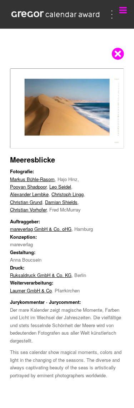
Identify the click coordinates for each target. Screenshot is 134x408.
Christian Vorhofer (28, 209)
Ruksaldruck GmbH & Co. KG (40, 275)
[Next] (108, 108)
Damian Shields (61, 202)
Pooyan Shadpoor (28, 186)
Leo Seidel (60, 186)
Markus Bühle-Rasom (32, 179)
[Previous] (26, 108)
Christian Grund (26, 202)
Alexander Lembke (29, 194)
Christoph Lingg (67, 194)
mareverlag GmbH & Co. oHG (40, 228)
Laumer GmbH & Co (31, 290)
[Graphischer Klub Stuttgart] (55, 14)
